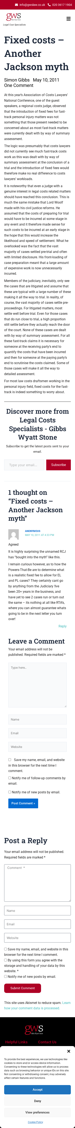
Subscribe (58, 465)
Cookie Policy (35, 1122)
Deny (37, 1101)
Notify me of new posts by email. (36, 792)
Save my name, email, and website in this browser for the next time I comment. (36, 765)
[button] (69, 1051)
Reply (63, 626)
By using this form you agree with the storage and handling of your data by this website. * (34, 965)
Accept (37, 1089)
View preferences (37, 1112)
